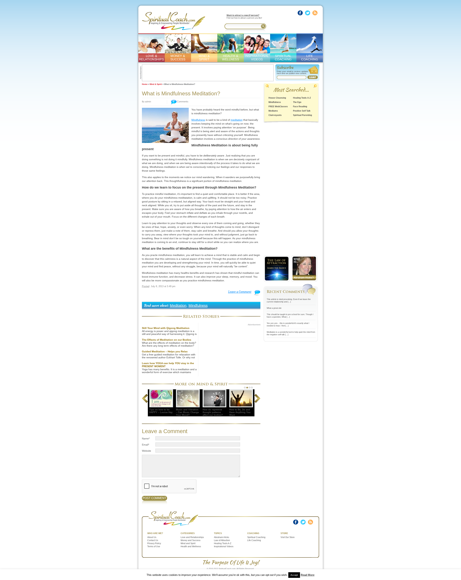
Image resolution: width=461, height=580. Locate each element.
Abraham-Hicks (221, 537)
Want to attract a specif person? (243, 15)
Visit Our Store (288, 537)
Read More (307, 575)
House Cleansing (277, 98)
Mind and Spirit (188, 543)
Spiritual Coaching (256, 537)
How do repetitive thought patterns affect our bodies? (213, 412)
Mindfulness (198, 119)
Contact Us (152, 540)
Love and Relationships (192, 537)
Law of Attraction (222, 540)
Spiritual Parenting (302, 115)
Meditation (178, 305)
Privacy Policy (154, 543)
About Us (151, 537)
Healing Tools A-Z (302, 98)
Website (146, 450)
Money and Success (190, 540)
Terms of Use (153, 546)
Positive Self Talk (301, 111)
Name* (146, 438)
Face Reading (300, 106)
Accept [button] (294, 575)
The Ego (297, 102)
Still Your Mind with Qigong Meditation (165, 328)
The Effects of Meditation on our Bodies (166, 339)
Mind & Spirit (156, 84)
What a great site (274, 308)
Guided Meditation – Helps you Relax (165, 351)
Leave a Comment (239, 292)
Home (144, 84)
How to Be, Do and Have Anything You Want (239, 412)
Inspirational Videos (223, 546)
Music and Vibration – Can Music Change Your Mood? (187, 412)
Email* (145, 444)
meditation (237, 119)
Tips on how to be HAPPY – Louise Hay (161, 411)
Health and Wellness (191, 546)
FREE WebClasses (278, 106)
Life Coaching (254, 540)
